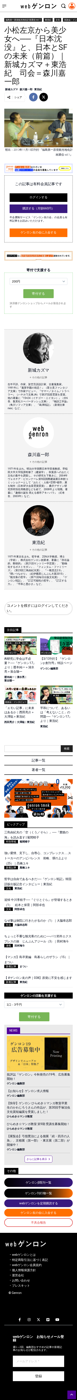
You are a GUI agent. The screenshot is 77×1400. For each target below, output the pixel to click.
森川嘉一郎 (26, 89)
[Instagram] (29, 1320)
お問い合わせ (21, 1280)
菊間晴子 (25, 841)
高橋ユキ (25, 867)
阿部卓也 (20, 909)
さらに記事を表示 (37, 1159)
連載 (8, 945)
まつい (23, 966)
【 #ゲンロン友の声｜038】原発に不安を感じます (38, 977)
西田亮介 (9, 722)
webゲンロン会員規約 (27, 1265)
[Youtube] (57, 1320)
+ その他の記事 (38, 377)
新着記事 (11, 867)
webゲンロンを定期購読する (38, 1203)
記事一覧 (38, 760)
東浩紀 (48, 20)
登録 (38, 1376)
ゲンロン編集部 (49, 668)
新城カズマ (11, 89)
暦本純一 (9, 677)
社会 (8, 924)
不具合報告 (38, 1222)
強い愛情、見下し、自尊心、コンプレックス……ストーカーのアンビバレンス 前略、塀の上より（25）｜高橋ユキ (37, 858)
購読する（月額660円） (38, 208)
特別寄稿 (11, 841)
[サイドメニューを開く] (4, 6)
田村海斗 (20, 945)
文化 (58, 20)
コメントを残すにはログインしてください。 (37, 608)
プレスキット (21, 1285)
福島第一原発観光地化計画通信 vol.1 (23, 20)
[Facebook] (19, 1320)
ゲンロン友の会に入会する (38, 232)
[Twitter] (38, 1320)
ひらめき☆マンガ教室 (20, 1116)
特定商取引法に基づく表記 (30, 1260)
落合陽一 (9, 680)
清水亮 (21, 677)
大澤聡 (21, 722)
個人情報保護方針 (24, 1270)
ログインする (38, 197)
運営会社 (18, 1275)
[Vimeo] (48, 1320)
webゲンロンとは (24, 1254)
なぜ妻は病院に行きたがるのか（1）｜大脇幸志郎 (38, 920)
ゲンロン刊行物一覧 (38, 1193)
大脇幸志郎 (21, 924)
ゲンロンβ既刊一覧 (38, 1182)
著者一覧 (38, 770)
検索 (67, 748)
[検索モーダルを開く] (63, 6)
